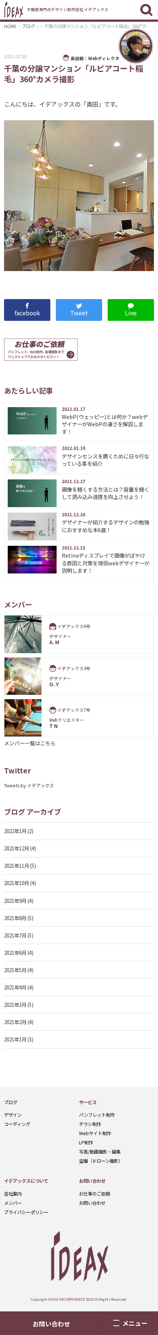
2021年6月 (15, 952)
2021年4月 (15, 987)
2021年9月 (15, 900)
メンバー (13, 1203)
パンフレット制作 (97, 1115)
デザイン (13, 1115)
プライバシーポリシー (26, 1212)
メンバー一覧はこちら (29, 743)
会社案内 (13, 1193)
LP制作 (86, 1142)
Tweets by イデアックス (29, 785)
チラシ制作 (90, 1124)
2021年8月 (15, 918)
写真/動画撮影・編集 (100, 1151)
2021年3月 (15, 1004)
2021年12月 (16, 848)
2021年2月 (15, 1022)
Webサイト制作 (95, 1133)
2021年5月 (15, 970)
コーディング (17, 1124)
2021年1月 (15, 1039)
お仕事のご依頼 (94, 1193)
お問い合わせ (92, 1203)
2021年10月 (16, 883)
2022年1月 (15, 831)
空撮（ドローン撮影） (101, 1161)
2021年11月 (16, 865)
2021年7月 (15, 935)
